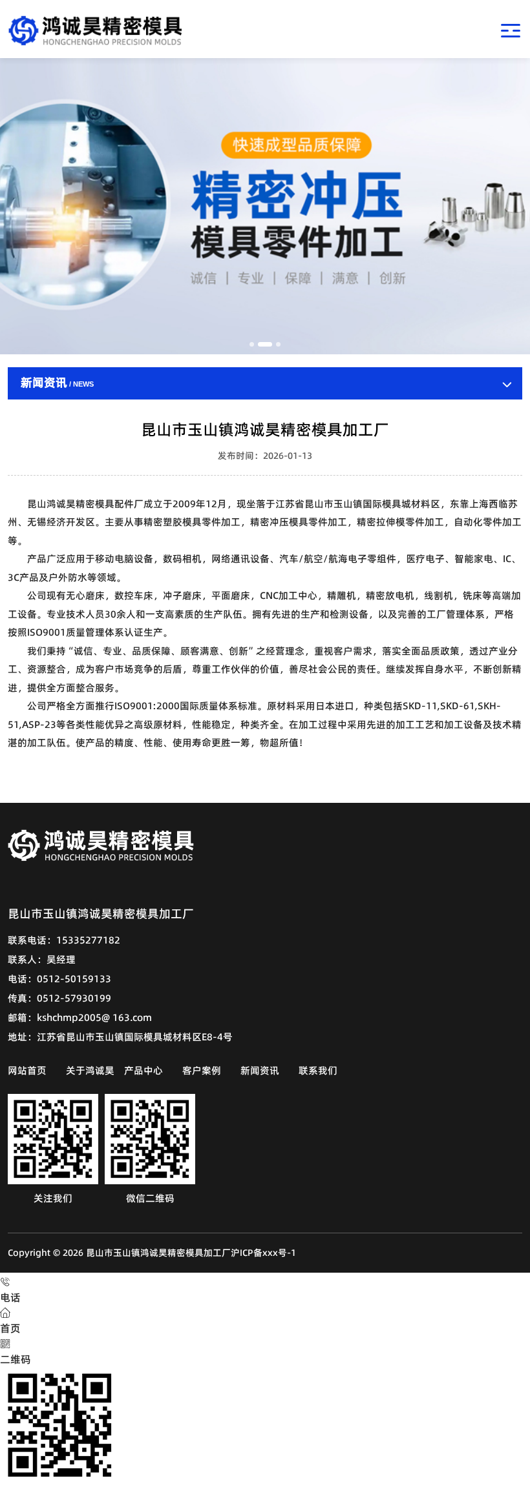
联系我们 (318, 1070)
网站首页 (27, 1070)
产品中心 (143, 1070)
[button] (251, 344)
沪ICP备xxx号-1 (263, 1252)
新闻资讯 (259, 1070)
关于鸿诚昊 (90, 1070)
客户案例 (201, 1070)
